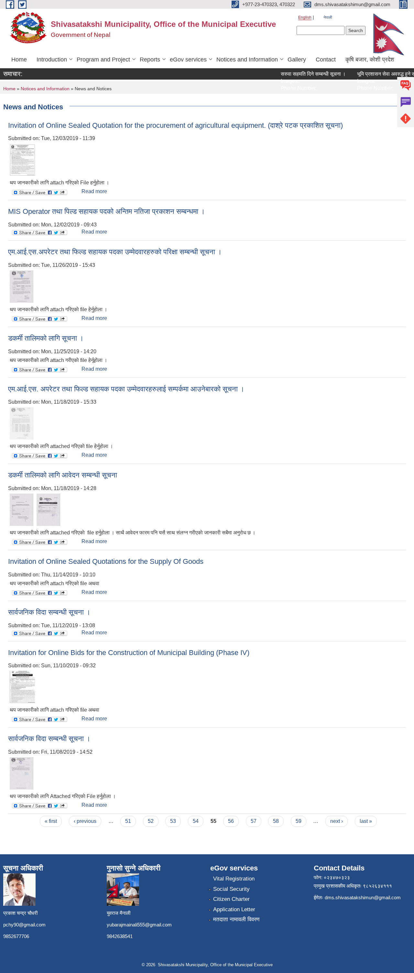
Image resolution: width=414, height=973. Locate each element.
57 (253, 821)
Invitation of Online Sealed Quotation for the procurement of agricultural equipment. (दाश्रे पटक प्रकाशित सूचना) (175, 125)
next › (336, 821)
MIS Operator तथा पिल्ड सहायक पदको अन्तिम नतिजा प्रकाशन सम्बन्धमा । (106, 211)
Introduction (52, 59)
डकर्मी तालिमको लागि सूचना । (46, 338)
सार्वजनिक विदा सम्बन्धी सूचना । (49, 612)
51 (128, 821)
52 (151, 821)
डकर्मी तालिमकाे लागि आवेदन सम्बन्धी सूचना (62, 475)
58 (276, 821)
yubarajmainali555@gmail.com (139, 924)
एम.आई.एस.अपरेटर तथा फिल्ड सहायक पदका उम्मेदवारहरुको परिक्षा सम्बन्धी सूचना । (115, 252)
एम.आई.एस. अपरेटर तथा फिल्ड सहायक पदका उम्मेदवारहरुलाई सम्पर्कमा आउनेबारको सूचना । (126, 389)
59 (298, 821)
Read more (94, 191)
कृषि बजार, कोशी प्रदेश (369, 59)
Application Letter (234, 909)
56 (231, 821)
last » (366, 821)
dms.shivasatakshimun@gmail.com (363, 897)
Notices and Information (247, 59)
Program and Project (103, 59)
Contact (326, 59)
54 (196, 821)
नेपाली (327, 17)
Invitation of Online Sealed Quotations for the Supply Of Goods (105, 561)
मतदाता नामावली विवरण (236, 919)
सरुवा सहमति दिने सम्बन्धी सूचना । (305, 74)
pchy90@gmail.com (24, 924)
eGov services (188, 59)
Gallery (297, 59)
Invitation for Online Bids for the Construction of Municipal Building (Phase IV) (128, 653)
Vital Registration (234, 879)
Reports (150, 59)
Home (19, 59)
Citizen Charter (231, 899)
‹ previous (85, 821)
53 (173, 821)
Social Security (231, 889)
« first (51, 821)
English (304, 17)
